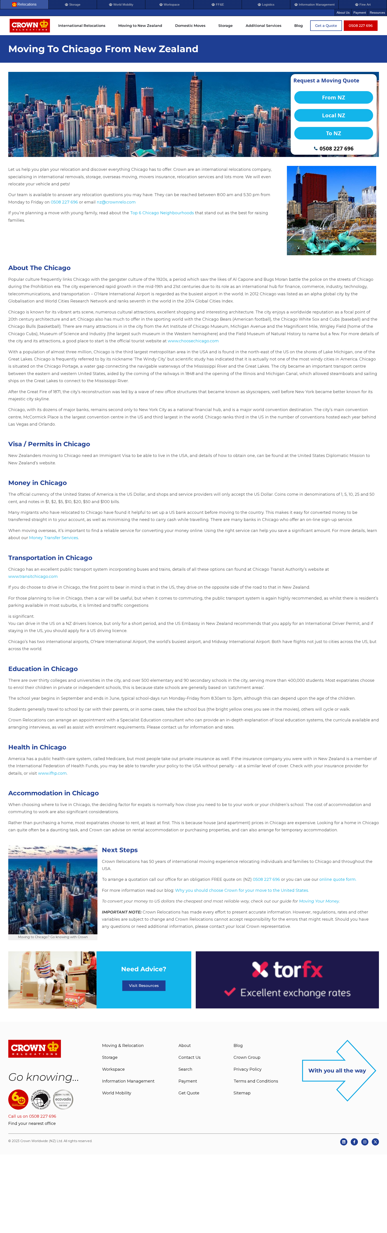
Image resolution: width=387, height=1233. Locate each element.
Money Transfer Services (53, 537)
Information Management (128, 1081)
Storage (225, 26)
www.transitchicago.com (33, 576)
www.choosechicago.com (193, 341)
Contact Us (189, 1057)
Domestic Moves (190, 26)
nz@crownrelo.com (116, 202)
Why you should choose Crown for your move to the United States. (242, 890)
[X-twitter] (375, 1141)
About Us (343, 12)
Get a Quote (326, 26)
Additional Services (263, 26)
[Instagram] (364, 1141)
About (184, 1045)
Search (185, 1069)
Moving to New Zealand (140, 26)
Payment (359, 12)
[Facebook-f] (354, 1141)
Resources (377, 12)
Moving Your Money (319, 901)
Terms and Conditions (256, 1081)
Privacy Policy (248, 1069)
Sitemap (242, 1093)
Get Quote (188, 1093)
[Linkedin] (343, 1141)
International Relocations (81, 26)
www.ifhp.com (52, 773)
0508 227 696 (64, 202)
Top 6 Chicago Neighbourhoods (162, 212)
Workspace (113, 1069)
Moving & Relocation (123, 1045)
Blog (298, 26)
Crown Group (247, 1057)
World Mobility (116, 1093)
